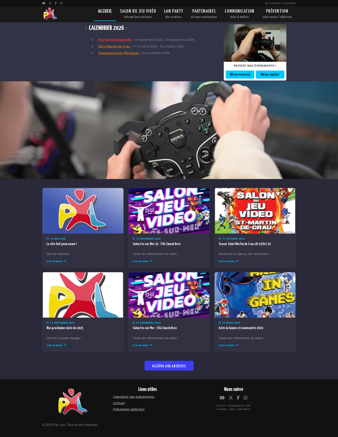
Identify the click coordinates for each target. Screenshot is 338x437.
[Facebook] (56, 3)
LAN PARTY (173, 14)
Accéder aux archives (169, 366)
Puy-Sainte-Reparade (114, 40)
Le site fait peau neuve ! (62, 244)
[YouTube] (43, 3)
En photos (242, 74)
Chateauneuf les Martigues (118, 53)
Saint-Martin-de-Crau (114, 46)
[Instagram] (61, 3)
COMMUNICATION (239, 14)
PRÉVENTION (277, 14)
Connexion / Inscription (282, 3)
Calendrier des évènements (133, 397)
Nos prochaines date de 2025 (65, 328)
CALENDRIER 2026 (106, 28)
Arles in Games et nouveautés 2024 (241, 328)
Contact (119, 403)
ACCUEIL (105, 11)
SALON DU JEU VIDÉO (138, 14)
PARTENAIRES (204, 14)
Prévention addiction (129, 409)
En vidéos (272, 74)
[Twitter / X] (50, 3)
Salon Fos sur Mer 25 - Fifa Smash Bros (157, 244)
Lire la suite (55, 261)
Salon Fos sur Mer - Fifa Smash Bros (155, 328)
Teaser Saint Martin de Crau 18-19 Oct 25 (245, 244)
